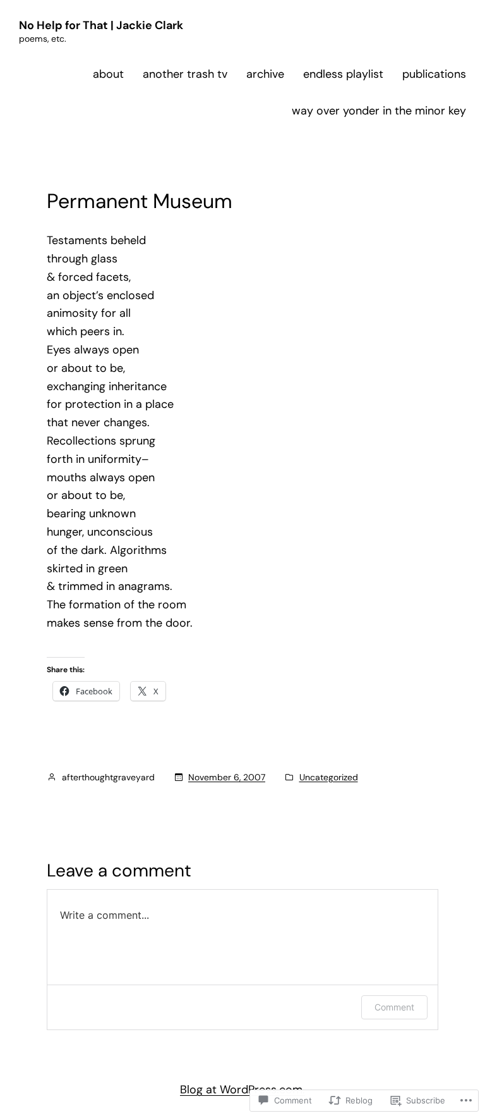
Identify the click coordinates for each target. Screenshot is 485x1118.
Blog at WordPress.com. (242, 1089)
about (108, 74)
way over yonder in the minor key (379, 110)
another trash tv (185, 74)
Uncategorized (328, 777)
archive (265, 74)
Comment (394, 1007)
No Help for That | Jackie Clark (101, 25)
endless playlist (343, 74)
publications (434, 74)
